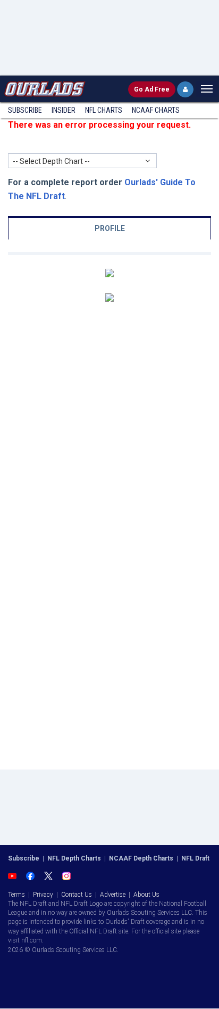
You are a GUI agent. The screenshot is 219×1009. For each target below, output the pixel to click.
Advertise (112, 894)
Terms (16, 894)
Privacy (43, 894)
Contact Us (76, 894)
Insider (63, 110)
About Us (146, 894)
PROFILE (110, 228)
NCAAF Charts (156, 110)
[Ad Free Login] (185, 89)
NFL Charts (103, 110)
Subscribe (25, 110)
